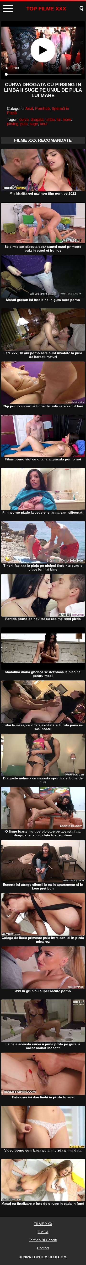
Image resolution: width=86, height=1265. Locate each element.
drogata (37, 119)
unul (43, 124)
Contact (43, 1248)
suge (34, 124)
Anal (29, 109)
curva (24, 119)
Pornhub (42, 109)
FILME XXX (43, 1224)
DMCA (43, 1232)
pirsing (12, 124)
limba (50, 119)
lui (59, 119)
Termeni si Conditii (43, 1240)
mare (67, 119)
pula (24, 124)
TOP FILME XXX (46, 9)
